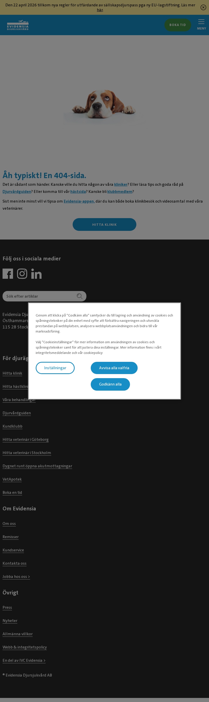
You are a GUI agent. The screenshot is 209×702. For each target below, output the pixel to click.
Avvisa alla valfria (114, 367)
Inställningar (55, 367)
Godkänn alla (110, 384)
